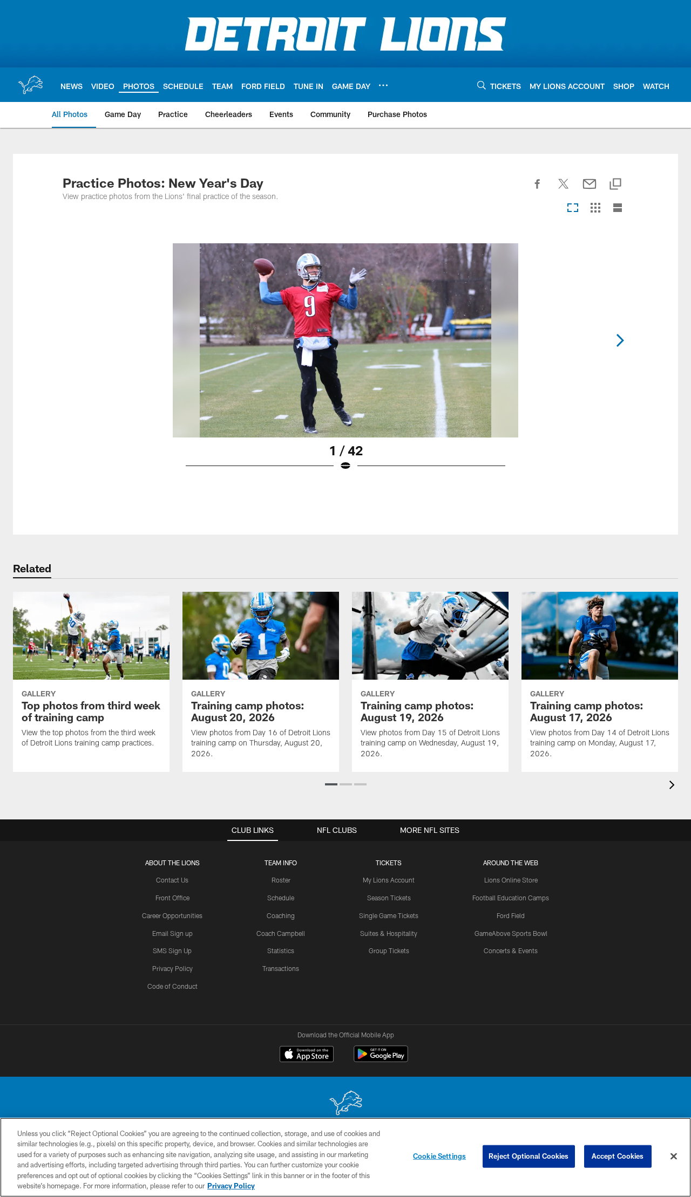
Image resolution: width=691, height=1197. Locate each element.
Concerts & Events (511, 950)
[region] (345, 1157)
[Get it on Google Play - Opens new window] (381, 1059)
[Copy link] (615, 184)
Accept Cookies (618, 1156)
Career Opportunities (172, 915)
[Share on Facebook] (537, 190)
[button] (331, 784)
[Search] (481, 85)
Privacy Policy (172, 968)
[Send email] (589, 190)
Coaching (281, 915)
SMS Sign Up (172, 950)
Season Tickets (389, 897)
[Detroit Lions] (345, 1104)
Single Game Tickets (388, 915)
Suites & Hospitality (388, 933)
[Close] (674, 1156)
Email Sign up (172, 933)
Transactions (280, 968)
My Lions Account (389, 880)
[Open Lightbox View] (345, 364)
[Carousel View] (573, 208)
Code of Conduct (172, 986)
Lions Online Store (511, 880)
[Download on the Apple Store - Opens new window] (307, 1055)
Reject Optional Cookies (529, 1156)
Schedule (280, 897)
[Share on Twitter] (563, 190)
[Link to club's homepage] (30, 85)
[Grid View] (595, 208)
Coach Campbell (280, 933)
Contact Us (172, 880)
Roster (281, 880)
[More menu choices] (383, 85)
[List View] (617, 208)
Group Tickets (389, 950)
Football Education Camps (510, 897)
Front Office (172, 897)
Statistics (280, 950)
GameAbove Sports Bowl (511, 933)
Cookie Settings (439, 1156)
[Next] (619, 340)
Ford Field (511, 915)
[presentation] (673, 786)
